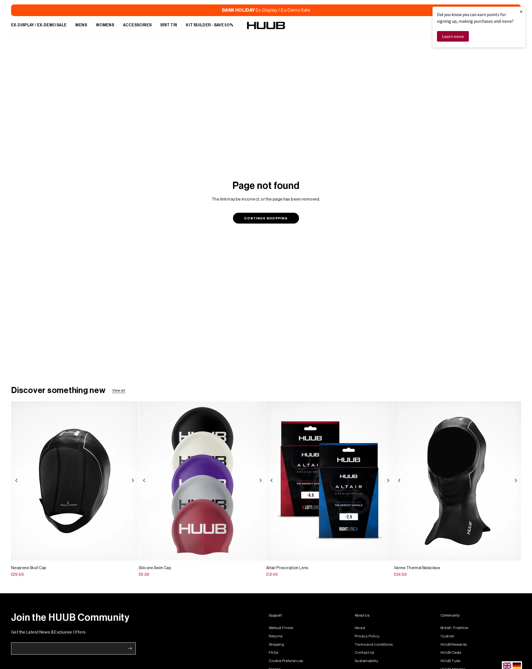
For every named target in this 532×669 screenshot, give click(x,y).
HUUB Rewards (454, 644)
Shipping (276, 644)
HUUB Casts (451, 652)
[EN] (507, 665)
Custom (447, 636)
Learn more (453, 36)
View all (118, 390)
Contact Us (364, 652)
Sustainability (366, 661)
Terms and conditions (374, 644)
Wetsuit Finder (281, 628)
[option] (517, 665)
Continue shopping (266, 218)
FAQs (273, 652)
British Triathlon (455, 628)
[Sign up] (130, 648)
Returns (276, 636)
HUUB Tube (450, 661)
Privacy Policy (367, 636)
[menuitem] (38, 25)
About (360, 628)
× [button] (521, 11)
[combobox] (507, 665)
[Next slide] (132, 481)
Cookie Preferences (286, 661)
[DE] (517, 665)
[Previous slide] (16, 481)
